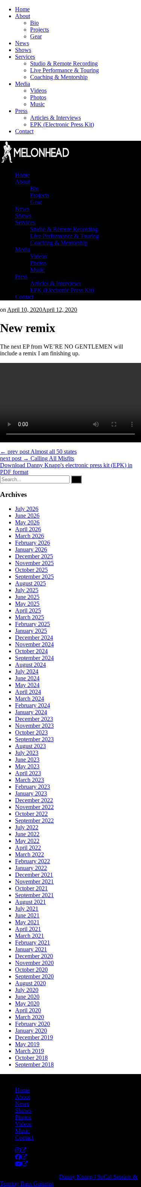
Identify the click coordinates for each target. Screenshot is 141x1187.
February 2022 (32, 861)
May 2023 (27, 766)
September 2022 (34, 820)
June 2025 (27, 597)
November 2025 (34, 563)
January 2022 (31, 868)
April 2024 (28, 692)
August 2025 (30, 583)
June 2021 (27, 915)
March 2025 (29, 617)
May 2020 (27, 1003)
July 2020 (26, 990)
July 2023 (26, 753)
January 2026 (31, 549)
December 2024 (34, 637)
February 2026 (32, 542)
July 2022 (26, 827)
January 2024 (31, 712)
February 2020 (32, 1024)
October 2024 (31, 651)
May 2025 (27, 603)
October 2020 (31, 969)
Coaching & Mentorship (59, 77)
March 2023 (29, 780)
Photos (38, 97)
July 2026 (26, 509)
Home (22, 9)
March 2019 (29, 1051)
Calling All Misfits (37, 458)
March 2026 (29, 536)
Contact (24, 131)
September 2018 (34, 1064)
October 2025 (31, 570)
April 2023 (28, 773)
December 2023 (34, 719)
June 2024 (27, 678)
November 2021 (34, 881)
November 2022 (34, 807)
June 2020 (27, 996)
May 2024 (27, 685)
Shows (23, 50)
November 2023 (34, 725)
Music (37, 104)
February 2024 (32, 705)
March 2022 (29, 854)
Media (22, 84)
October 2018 (31, 1057)
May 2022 (27, 841)
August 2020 (30, 983)
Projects (39, 29)
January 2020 (31, 1030)
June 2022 (27, 834)
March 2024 (29, 698)
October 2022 (31, 814)
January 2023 (31, 793)
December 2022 (34, 800)
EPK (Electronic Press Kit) (62, 124)
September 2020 (34, 976)
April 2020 (28, 1010)
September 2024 (34, 658)
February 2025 (32, 624)
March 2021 (29, 936)
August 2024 (30, 664)
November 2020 (34, 963)
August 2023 (30, 746)
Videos (38, 90)
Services (25, 56)
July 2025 (26, 590)
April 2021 (28, 929)
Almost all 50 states (38, 451)
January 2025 (31, 631)
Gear (36, 36)
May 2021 (27, 922)
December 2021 (34, 875)
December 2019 (34, 1037)
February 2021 (32, 942)
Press (21, 111)
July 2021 (26, 908)
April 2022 (28, 847)
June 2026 (27, 515)
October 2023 (31, 732)
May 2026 (27, 522)
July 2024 (26, 671)
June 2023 (27, 759)
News (22, 43)
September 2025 (34, 576)
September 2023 (34, 739)
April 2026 (28, 529)
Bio (34, 23)
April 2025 (28, 610)
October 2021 (31, 888)
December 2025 (34, 556)
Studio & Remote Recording (64, 63)
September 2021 (34, 895)
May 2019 (27, 1044)
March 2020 (29, 1017)
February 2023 (32, 786)
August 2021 (30, 902)
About (22, 16)
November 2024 (34, 644)
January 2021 (31, 949)
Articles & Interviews (55, 117)
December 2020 (34, 956)
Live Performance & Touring (64, 70)
